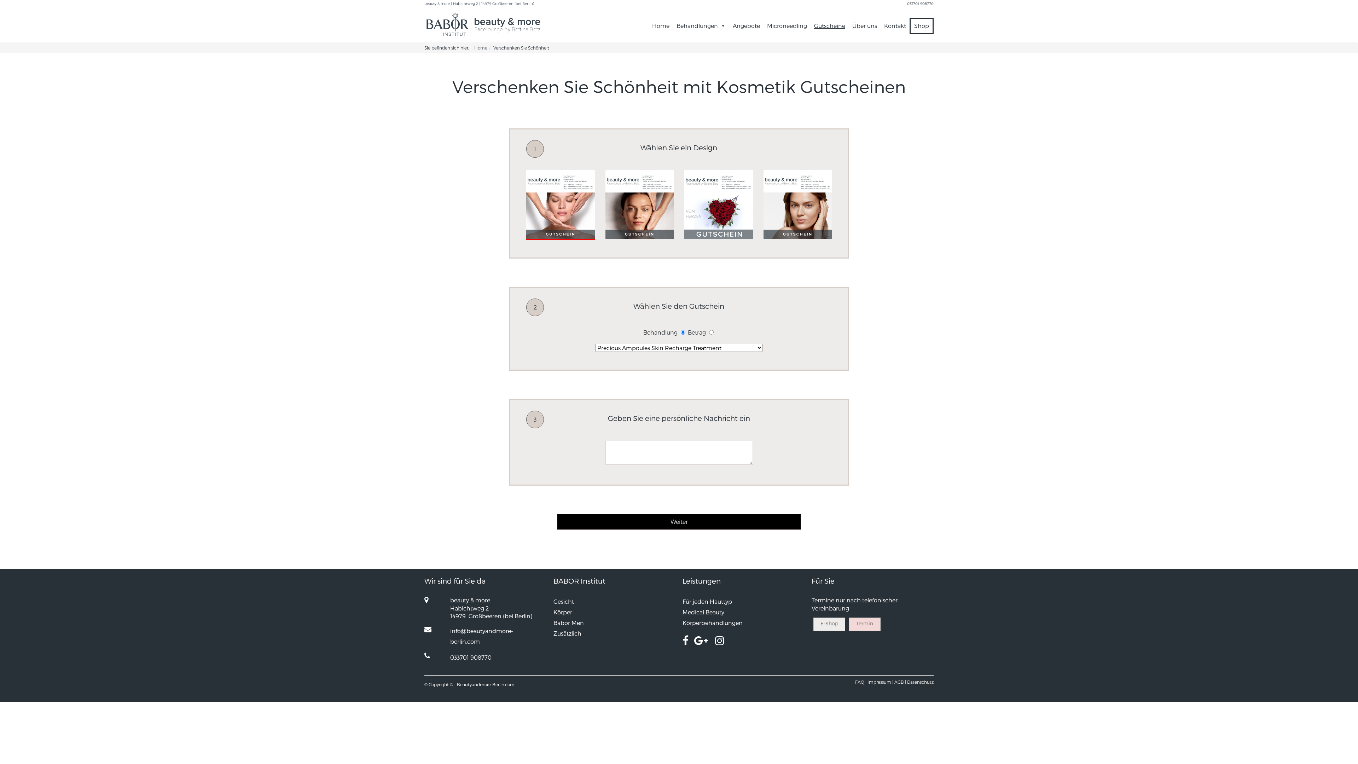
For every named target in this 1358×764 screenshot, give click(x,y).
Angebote (746, 25)
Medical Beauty (703, 612)
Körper (562, 612)
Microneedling (787, 25)
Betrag (697, 332)
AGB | (900, 681)
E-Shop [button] (829, 623)
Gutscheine (829, 25)
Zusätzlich (567, 633)
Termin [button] (864, 623)
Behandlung (660, 332)
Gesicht (563, 601)
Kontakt (895, 25)
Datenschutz (920, 681)
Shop (921, 25)
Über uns (864, 25)
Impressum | (880, 681)
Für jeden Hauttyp (707, 601)
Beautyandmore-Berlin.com (486, 684)
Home (660, 25)
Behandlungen (697, 25)
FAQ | (860, 681)
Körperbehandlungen (713, 622)
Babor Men (568, 622)
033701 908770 (920, 3)
